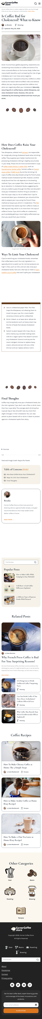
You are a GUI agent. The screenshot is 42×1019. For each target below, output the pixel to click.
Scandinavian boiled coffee (11, 169)
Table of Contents (16, 469)
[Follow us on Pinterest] (24, 985)
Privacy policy (7, 978)
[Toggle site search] (35, 3)
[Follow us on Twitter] (18, 985)
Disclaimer (6, 970)
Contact (5, 974)
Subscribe (21, 1011)
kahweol (25, 152)
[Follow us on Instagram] (30, 985)
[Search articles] (35, 562)
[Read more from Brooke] (3, 25)
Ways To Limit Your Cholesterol (17, 477)
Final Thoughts (12, 481)
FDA (37, 203)
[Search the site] (37, 959)
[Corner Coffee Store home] (21, 928)
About (4, 966)
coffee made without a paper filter (15, 166)
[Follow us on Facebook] (12, 985)
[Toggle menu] (39, 3)
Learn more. (31, 11)
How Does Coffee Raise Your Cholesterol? (21, 474)
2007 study (16, 172)
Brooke (9, 25)
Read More (9, 519)
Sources (6, 449)
